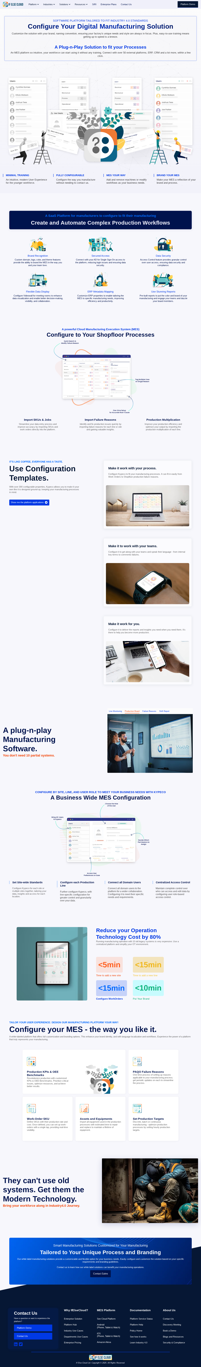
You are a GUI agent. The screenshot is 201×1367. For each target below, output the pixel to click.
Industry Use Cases (73, 1330)
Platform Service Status (141, 1318)
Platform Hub (70, 1324)
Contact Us (22, 1336)
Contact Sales (100, 1273)
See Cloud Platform (106, 1318)
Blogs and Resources (173, 1336)
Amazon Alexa (104, 1342)
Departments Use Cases (76, 1336)
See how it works (138, 1336)
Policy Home (136, 1330)
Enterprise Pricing (72, 1342)
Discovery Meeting (172, 1324)
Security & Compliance (174, 1342)
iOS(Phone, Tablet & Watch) (108, 1334)
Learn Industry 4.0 (138, 1342)
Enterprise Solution (73, 1318)
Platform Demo (188, 4)
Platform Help (136, 1324)
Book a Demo (169, 1330)
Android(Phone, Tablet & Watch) (108, 1326)
